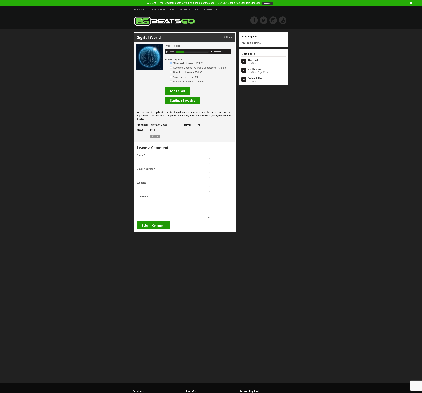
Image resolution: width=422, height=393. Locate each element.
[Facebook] (255, 21)
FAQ (197, 9)
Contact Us (210, 9)
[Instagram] (274, 21)
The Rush (253, 60)
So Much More (256, 78)
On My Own (254, 69)
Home (229, 37)
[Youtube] (283, 21)
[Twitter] (264, 21)
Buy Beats (140, 9)
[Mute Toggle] (212, 51)
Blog (172, 9)
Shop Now (267, 3)
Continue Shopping (182, 100)
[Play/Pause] (167, 51)
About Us (185, 9)
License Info (157, 9)
